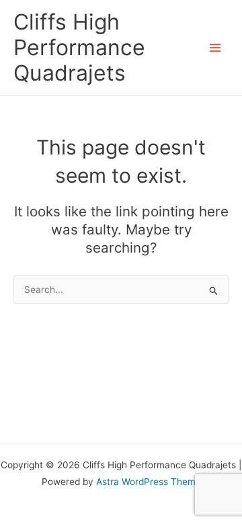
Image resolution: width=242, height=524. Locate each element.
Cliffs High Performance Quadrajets (79, 48)
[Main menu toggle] (215, 48)
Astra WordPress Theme (148, 481)
